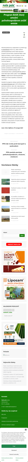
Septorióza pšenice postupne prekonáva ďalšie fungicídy (18, 180)
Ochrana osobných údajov (8, 424)
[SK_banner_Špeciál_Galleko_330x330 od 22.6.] (14, 272)
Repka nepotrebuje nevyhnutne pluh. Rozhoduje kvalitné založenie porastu (18, 171)
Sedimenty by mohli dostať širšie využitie (18, 217)
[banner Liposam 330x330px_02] (14, 299)
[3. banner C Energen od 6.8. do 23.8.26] (14, 11)
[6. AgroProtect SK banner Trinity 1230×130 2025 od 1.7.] (14, 2)
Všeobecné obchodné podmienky (9, 421)
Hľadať (5, 232)
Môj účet (3, 414)
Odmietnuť (14, 450)
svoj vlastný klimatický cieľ (7, 84)
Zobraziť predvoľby (14, 454)
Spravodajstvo (6, 32)
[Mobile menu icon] (26, 6)
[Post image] (5, 172)
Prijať (14, 446)
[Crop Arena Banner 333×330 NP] (14, 344)
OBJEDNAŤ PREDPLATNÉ (14, 244)
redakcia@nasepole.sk (10, 406)
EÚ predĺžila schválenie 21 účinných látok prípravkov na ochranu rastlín (18, 198)
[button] (26, 429)
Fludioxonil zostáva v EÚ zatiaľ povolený (18, 189)
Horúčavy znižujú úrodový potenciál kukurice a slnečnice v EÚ (18, 208)
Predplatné (4, 418)
